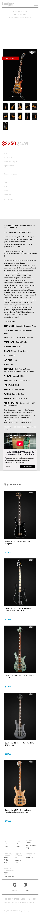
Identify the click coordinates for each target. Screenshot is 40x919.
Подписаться (27, 466)
